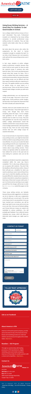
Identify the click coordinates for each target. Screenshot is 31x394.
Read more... (9, 338)
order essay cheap (9, 186)
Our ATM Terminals (20, 385)
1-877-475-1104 (15, 10)
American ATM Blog (7, 385)
